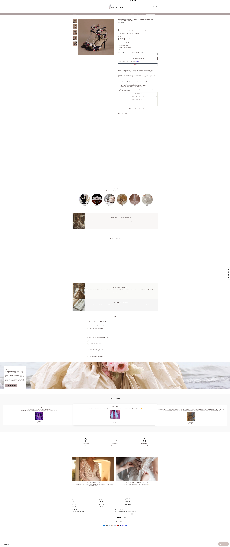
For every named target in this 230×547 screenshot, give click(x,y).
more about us (11, 385)
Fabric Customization (138, 96)
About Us (73, 498)
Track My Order (84, 1)
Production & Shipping (138, 102)
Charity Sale (101, 506)
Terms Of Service (127, 501)
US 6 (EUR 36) (130, 30)
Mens (124, 11)
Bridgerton (95, 11)
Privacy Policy (127, 503)
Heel (119, 36)
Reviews (76, 1)
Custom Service (145, 11)
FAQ (79, 1)
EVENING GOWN (112, 11)
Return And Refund (128, 499)
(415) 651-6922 (78, 515)
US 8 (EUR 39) (122, 33)
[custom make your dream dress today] (137, 469)
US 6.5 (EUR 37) (138, 30)
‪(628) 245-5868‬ (77, 513)
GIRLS (120, 11)
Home (137, 11)
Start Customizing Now (93, 488)
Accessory (130, 11)
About (73, 1)
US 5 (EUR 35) (122, 30)
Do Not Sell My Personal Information (131, 504)
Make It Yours (138, 93)
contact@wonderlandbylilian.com (79, 511)
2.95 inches (121, 39)
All (81, 11)
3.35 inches (128, 39)
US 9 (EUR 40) (130, 33)
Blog (73, 503)
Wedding (87, 11)
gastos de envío (122, 24)
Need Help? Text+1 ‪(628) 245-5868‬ (100, 1)
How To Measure (101, 501)
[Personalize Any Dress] (93, 469)
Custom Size (137, 33)
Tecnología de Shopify (115, 530)
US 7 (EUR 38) (146, 30)
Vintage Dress (103, 11)
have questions (138, 105)
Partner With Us (75, 504)
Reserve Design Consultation (136, 487)
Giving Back (74, 506)
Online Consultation (91, 1)
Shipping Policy (127, 498)
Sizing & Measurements (138, 99)
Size (119, 28)
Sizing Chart (101, 499)
